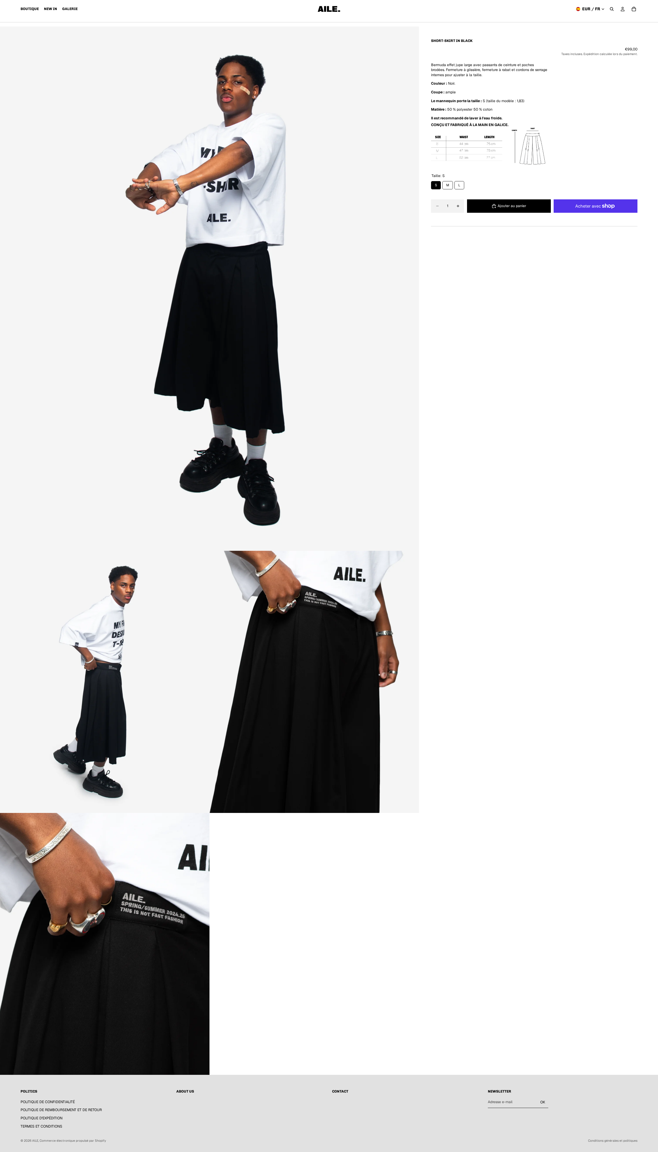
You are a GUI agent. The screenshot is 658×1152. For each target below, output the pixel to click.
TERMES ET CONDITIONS (41, 1126)
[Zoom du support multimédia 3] (314, 682)
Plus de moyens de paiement (595, 218)
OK (542, 1102)
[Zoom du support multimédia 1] (209, 288)
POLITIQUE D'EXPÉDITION (41, 1118)
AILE (35, 1141)
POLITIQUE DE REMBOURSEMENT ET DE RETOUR (61, 1110)
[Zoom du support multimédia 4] (104, 944)
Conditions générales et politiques (612, 1141)
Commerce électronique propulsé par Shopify (73, 1141)
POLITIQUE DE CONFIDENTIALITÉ (48, 1102)
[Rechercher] (611, 9)
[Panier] (633, 9)
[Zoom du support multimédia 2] (104, 682)
